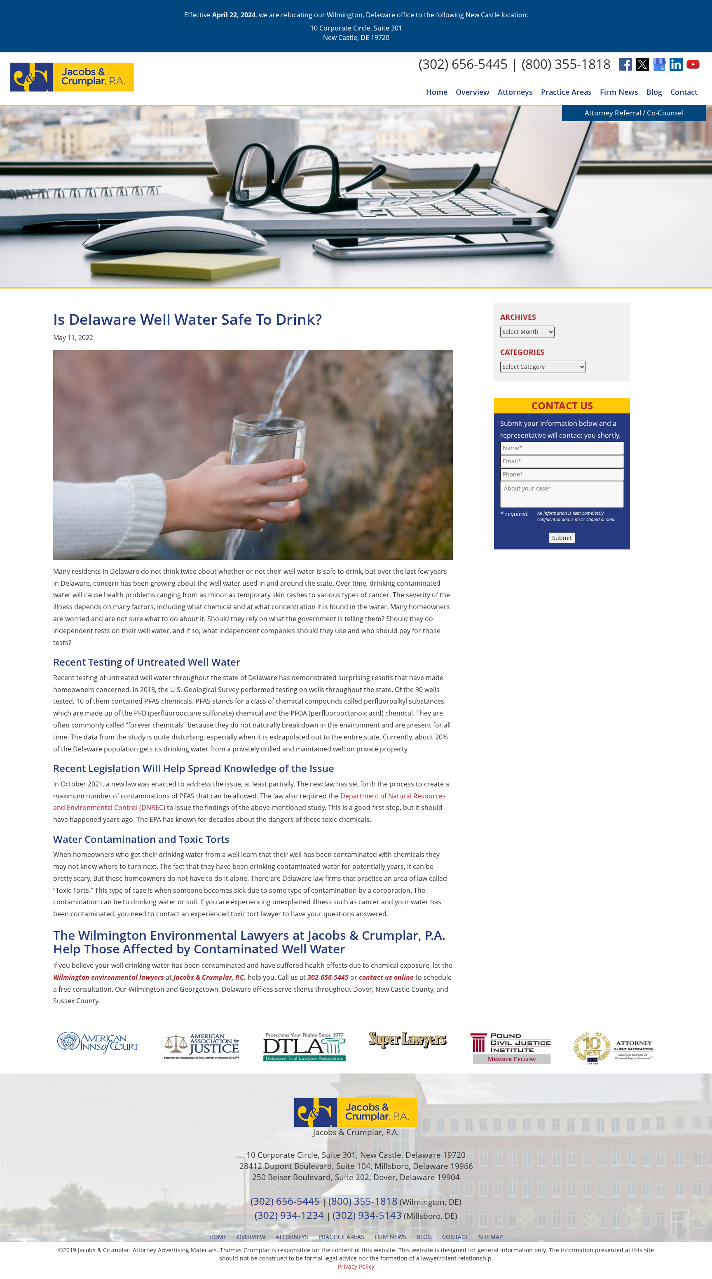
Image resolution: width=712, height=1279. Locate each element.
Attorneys (515, 92)
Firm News (619, 92)
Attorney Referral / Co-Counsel (634, 112)
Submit (562, 538)
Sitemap (491, 1237)
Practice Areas (566, 92)
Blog (654, 92)
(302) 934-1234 (289, 1215)
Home (436, 92)
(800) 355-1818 (566, 64)
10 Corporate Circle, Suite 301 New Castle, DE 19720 (356, 32)
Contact (684, 92)
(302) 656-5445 (463, 64)
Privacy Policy (356, 1266)
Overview (473, 92)
